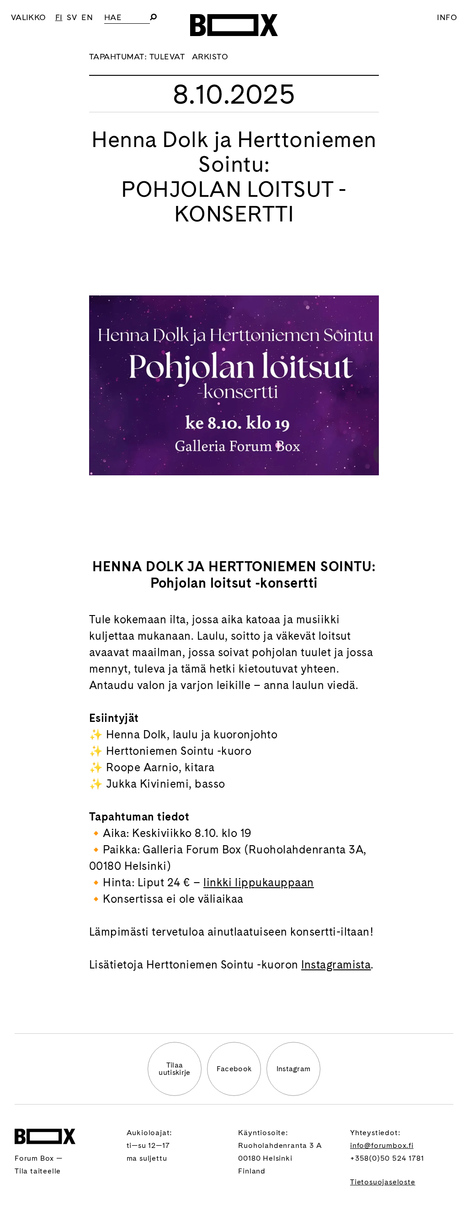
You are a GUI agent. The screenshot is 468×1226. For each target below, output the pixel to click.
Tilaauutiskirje (174, 1069)
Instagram (294, 1068)
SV (72, 17)
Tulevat (167, 56)
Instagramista (336, 964)
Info (447, 17)
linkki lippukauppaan (258, 882)
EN (87, 17)
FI (59, 17)
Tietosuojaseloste (382, 1182)
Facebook (234, 1068)
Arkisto (210, 56)
